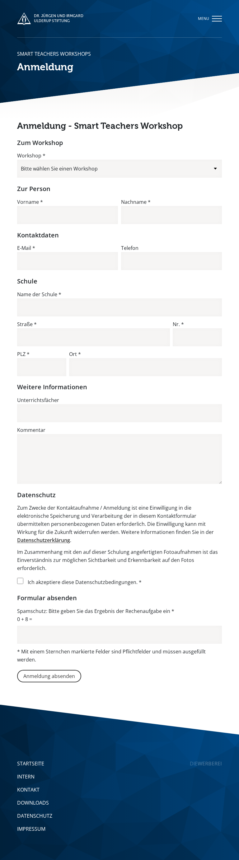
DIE (206, 763)
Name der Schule (39, 294)
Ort (75, 354)
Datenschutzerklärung (43, 540)
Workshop (31, 155)
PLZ (23, 354)
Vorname (30, 202)
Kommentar (31, 430)
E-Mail (26, 248)
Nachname (136, 202)
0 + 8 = (24, 619)
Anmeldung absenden (49, 676)
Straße (27, 324)
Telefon (129, 248)
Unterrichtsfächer (38, 400)
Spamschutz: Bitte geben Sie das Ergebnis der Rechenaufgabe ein (95, 611)
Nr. (178, 324)
